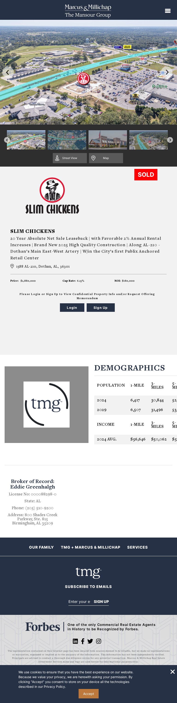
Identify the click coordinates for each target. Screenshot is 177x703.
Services (137, 547)
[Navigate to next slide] (170, 140)
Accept (88, 694)
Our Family (41, 547)
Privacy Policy (54, 687)
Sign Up (101, 601)
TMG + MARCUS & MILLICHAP (90, 547)
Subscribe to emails (88, 586)
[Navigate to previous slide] (7, 140)
